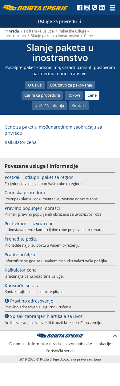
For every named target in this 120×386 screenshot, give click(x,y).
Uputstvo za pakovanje (71, 85)
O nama (16, 343)
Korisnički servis (21, 285)
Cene (92, 95)
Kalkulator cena (21, 142)
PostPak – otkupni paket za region (39, 177)
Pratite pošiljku (20, 254)
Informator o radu (44, 343)
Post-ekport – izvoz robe (29, 223)
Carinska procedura (42, 95)
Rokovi (73, 95)
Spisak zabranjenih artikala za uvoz (46, 316)
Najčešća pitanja (49, 105)
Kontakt (78, 105)
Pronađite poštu (21, 239)
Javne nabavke (79, 343)
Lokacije (103, 343)
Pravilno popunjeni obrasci (32, 208)
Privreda (12, 31)
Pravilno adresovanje (31, 301)
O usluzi (35, 85)
